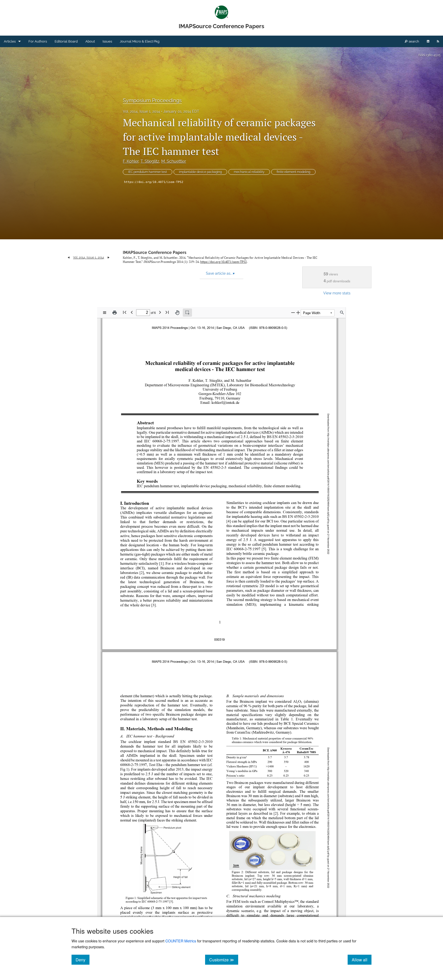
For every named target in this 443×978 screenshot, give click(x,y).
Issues (107, 41)
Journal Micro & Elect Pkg (139, 41)
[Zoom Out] (293, 312)
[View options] (104, 312)
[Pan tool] (177, 312)
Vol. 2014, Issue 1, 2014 (141, 111)
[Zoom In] (298, 312)
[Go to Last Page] (167, 312)
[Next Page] (160, 312)
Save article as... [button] (220, 273)
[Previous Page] (132, 312)
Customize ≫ (223, 959)
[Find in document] (342, 312)
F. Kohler (130, 161)
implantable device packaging (200, 172)
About (90, 41)
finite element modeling (293, 172)
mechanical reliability (249, 172)
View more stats (336, 293)
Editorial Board (66, 41)
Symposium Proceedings (152, 100)
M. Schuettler (173, 161)
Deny (82, 959)
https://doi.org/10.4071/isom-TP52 (153, 182)
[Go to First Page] (125, 312)
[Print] (114, 312)
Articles (10, 41)
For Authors (37, 41)
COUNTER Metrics (180, 940)
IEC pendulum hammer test (147, 172)
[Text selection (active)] (187, 312)
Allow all (361, 959)
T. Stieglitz (149, 161)
